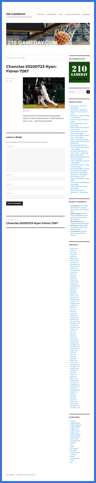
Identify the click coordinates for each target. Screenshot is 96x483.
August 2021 (74, 351)
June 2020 (73, 374)
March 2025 (74, 280)
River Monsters (75, 452)
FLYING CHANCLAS (72, 14)
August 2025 (74, 272)
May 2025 (73, 276)
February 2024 (74, 296)
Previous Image (11, 58)
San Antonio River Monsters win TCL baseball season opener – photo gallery (79, 147)
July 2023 (73, 307)
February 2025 (74, 282)
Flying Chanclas (75, 437)
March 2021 (73, 360)
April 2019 (73, 400)
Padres (72, 446)
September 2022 (75, 327)
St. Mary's (73, 454)
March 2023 (74, 315)
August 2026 (74, 248)
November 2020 (75, 366)
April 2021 (73, 358)
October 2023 (74, 301)
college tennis (74, 433)
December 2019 (75, 384)
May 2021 (73, 356)
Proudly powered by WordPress (25, 475)
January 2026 (74, 262)
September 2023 (75, 303)
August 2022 (74, 329)
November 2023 (75, 300)
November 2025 (75, 266)
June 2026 (73, 252)
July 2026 (73, 250)
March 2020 (74, 378)
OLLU (72, 445)
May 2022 (73, 335)
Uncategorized (74, 458)
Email (9, 184)
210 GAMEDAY (16, 14)
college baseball (75, 423)
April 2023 (73, 313)
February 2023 (74, 317)
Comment (10, 147)
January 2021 (74, 362)
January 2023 (74, 319)
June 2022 (73, 333)
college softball (74, 431)
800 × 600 (9, 81)
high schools (74, 439)
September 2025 (75, 270)
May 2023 (73, 311)
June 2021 (73, 354)
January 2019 (74, 404)
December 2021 (75, 345)
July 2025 (73, 274)
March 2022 (74, 339)
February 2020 (74, 380)
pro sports (73, 450)
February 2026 (74, 260)
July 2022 (73, 331)
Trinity (72, 456)
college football (75, 427)
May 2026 (73, 254)
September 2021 (75, 349)
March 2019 (74, 402)
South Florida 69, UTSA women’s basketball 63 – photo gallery (79, 178)
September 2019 (75, 390)
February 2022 (74, 341)
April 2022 (73, 337)
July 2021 (73, 353)
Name (9, 175)
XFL (71, 462)
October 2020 (74, 368)
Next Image (21, 58)
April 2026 (73, 256)
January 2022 (74, 343)
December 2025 (75, 264)
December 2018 (75, 406)
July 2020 (73, 372)
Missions (73, 443)
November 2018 (75, 407)
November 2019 (75, 386)
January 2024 (74, 298)
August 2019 (74, 392)
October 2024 (74, 284)
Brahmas (73, 421)
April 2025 (73, 278)
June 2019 (73, 396)
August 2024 (74, 288)
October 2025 (74, 268)
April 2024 (73, 292)
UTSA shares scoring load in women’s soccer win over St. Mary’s (78, 112)
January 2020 (74, 382)
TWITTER (40, 14)
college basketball (75, 425)
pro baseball (74, 448)
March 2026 (74, 258)
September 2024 (75, 286)
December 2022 (75, 321)
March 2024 (74, 294)
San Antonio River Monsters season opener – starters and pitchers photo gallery (79, 153)
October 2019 (74, 388)
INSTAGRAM (51, 14)
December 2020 (75, 364)
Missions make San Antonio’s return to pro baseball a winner (79, 227)
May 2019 (73, 398)
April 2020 (73, 376)
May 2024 (73, 290)
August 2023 (74, 305)
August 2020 (74, 370)
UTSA (61, 14)
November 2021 (75, 347)
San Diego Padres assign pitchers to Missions (78, 233)
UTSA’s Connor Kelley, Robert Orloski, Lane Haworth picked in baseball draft (80, 141)
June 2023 (73, 309)
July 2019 (73, 394)
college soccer (74, 429)
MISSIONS (86, 14)
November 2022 (75, 323)
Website (9, 193)
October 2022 (74, 325)
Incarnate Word (75, 441)
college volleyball (75, 435)
